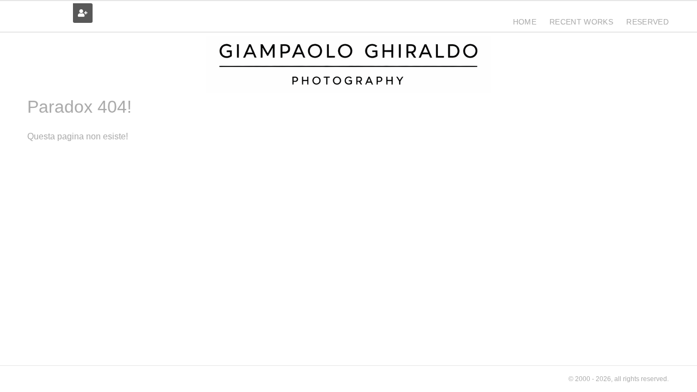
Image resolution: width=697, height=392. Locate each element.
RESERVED (647, 21)
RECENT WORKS (581, 21)
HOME (524, 21)
